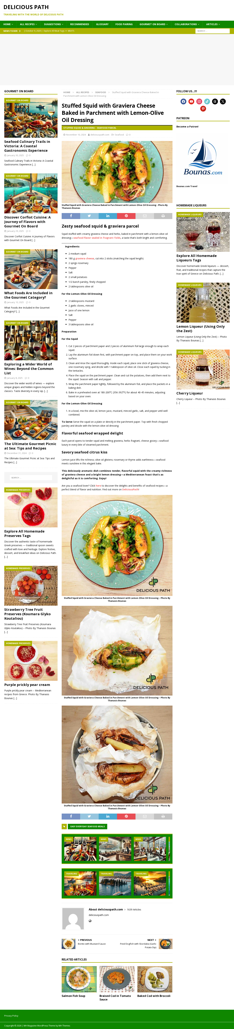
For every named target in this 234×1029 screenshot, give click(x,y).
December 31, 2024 (17, 453)
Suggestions (52, 24)
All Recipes (27, 24)
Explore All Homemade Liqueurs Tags (196, 257)
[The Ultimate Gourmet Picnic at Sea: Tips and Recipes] (31, 420)
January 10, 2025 (15, 302)
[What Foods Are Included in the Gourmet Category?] (31, 269)
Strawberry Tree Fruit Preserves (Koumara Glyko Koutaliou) (27, 614)
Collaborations (186, 24)
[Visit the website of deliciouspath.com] (90, 921)
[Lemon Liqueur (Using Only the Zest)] (203, 302)
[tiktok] (207, 101)
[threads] (215, 101)
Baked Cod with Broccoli (153, 996)
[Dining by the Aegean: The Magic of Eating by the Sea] (80, 883)
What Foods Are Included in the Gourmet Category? (28, 295)
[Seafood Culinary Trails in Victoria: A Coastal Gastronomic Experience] (31, 118)
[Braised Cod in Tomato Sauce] (117, 979)
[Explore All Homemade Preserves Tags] (31, 507)
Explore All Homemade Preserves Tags (24, 533)
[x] (223, 101)
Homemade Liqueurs (191, 205)
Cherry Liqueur (189, 393)
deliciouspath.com (99, 134)
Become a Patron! (187, 126)
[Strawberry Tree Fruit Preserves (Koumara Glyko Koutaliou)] (31, 586)
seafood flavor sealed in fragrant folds (96, 237)
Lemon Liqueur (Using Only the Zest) (200, 328)
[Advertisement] (117, 60)
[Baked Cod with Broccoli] (155, 979)
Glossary (102, 24)
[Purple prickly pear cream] (31, 661)
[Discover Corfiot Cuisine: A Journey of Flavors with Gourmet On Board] (31, 193)
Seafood (119, 134)
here (98, 485)
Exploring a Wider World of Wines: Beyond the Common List (29, 368)
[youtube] (191, 101)
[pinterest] (203, 108)
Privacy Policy (11, 1015)
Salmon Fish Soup (73, 996)
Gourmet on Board (152, 24)
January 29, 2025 (15, 231)
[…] (33, 164)
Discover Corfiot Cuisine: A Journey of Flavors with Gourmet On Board (27, 221)
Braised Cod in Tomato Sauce (115, 997)
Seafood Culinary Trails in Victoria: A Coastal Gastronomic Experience (27, 146)
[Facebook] (183, 101)
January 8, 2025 (15, 377)
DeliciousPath (130, 489)
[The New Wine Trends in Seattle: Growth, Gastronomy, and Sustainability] (80, 849)
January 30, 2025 (15, 155)
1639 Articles (134, 909)
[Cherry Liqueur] (203, 369)
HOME (7, 24)
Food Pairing (124, 24)
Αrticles (212, 24)
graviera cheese (84, 258)
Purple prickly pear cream (27, 684)
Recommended (79, 24)
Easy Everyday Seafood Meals (87, 826)
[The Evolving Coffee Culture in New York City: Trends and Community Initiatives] (150, 849)
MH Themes (64, 1025)
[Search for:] (212, 30)
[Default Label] (199, 101)
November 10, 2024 (76, 134)
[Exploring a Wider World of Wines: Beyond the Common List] (31, 340)
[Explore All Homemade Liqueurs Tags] (203, 232)
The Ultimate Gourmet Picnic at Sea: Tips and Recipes (30, 446)
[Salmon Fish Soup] (79, 979)
